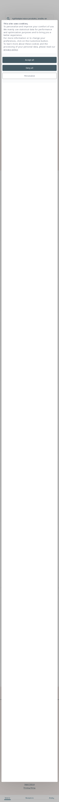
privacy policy (11, 49)
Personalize (29, 75)
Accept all (29, 60)
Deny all (29, 67)
